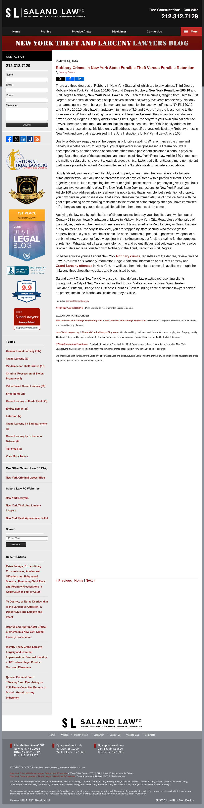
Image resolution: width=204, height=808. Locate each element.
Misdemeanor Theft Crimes (25, 366)
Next (90, 580)
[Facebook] (9, 139)
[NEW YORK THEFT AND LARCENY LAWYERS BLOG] (102, 43)
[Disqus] (127, 415)
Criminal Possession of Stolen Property (25, 376)
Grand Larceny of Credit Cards (26, 401)
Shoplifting (15, 393)
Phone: (10, 95)
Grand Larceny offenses (74, 265)
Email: (9, 84)
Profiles (46, 31)
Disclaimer (119, 31)
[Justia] (30, 139)
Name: (10, 74)
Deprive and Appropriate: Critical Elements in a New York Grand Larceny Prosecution (26, 632)
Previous (64, 580)
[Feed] (37, 139)
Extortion (13, 416)
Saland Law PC (42, 800)
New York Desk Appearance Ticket (27, 518)
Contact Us (154, 31)
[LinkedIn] (23, 139)
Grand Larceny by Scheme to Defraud (24, 439)
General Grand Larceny (77, 301)
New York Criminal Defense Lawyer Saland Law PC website (39, 773)
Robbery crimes (127, 256)
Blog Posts (150, 735)
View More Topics (17, 456)
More (194, 31)
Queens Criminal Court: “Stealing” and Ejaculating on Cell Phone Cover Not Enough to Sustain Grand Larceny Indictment (26, 687)
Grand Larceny (17, 358)
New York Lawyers (17, 497)
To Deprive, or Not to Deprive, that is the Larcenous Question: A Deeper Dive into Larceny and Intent (27, 609)
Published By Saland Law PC (173, 13)
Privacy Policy (81, 735)
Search (16, 544)
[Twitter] (16, 139)
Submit (27, 125)
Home (16, 31)
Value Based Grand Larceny (25, 386)
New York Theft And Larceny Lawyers (23, 508)
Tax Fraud (14, 448)
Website (64, 735)
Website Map (132, 735)
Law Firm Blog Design (175, 800)
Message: (11, 105)
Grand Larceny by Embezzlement (26, 426)
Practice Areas (81, 31)
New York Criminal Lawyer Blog (25, 477)
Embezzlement (17, 408)
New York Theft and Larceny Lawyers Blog (45, 13)
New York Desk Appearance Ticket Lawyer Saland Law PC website (42, 776)
